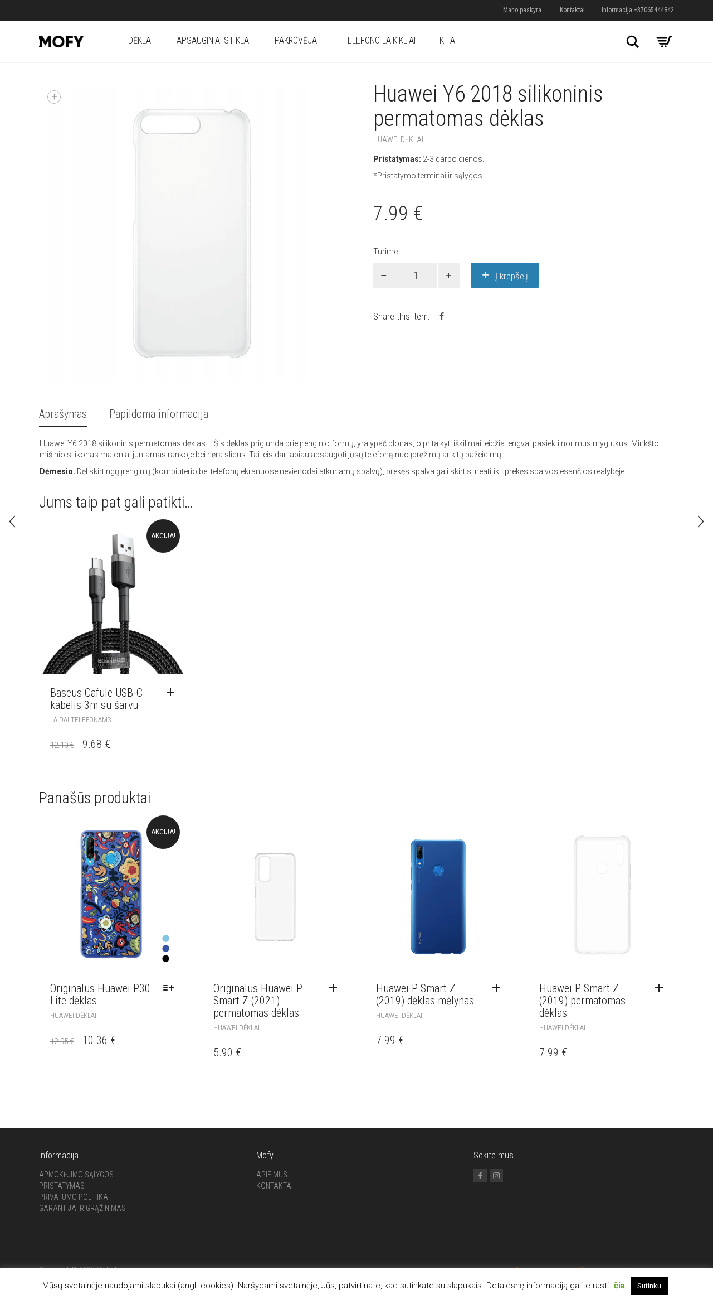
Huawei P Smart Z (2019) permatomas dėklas (582, 1001)
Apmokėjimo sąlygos (76, 1174)
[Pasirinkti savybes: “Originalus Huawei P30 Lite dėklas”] (171, 988)
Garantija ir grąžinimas (82, 1208)
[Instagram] (496, 1175)
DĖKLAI (140, 40)
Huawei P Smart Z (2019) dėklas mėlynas (425, 994)
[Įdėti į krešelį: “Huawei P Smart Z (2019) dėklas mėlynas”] (499, 988)
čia (619, 1286)
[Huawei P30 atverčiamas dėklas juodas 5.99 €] (700, 521)
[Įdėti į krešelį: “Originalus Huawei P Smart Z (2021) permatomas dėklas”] (336, 988)
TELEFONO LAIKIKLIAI (379, 40)
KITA (447, 40)
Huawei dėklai (398, 139)
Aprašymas (63, 414)
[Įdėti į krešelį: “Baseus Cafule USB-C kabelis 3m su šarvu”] (173, 692)
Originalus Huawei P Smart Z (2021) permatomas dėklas (257, 1001)
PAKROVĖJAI (297, 40)
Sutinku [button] (649, 1286)
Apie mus (271, 1174)
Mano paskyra (522, 10)
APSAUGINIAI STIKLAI (214, 40)
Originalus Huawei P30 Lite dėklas (100, 994)
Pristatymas (62, 1185)
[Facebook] (480, 1175)
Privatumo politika (73, 1196)
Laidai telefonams (80, 720)
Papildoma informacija (158, 414)
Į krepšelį (511, 276)
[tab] (63, 415)
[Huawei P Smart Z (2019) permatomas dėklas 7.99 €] (12, 521)
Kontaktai (572, 10)
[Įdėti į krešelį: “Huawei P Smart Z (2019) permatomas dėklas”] (661, 988)
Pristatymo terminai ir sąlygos (429, 175)
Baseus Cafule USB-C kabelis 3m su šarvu (96, 699)
